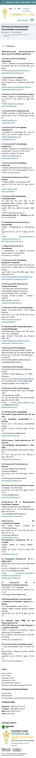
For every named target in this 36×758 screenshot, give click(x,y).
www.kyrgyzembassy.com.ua (12, 89)
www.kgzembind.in (9, 322)
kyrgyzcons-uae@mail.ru (24, 573)
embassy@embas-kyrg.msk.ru (18, 71)
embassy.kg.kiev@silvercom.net (19, 87)
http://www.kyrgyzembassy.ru (13, 73)
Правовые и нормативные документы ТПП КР (17, 685)
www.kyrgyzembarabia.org (12, 303)
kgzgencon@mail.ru (26, 236)
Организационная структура (11, 683)
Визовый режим (7, 695)
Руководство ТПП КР (8, 680)
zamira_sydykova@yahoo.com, (22, 402)
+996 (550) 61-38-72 (28, 2)
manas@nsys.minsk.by (15, 104)
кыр (10, 9)
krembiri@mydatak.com (16, 213)
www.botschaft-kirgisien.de (12, 516)
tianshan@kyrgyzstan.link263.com (19, 277)
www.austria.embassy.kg (11, 497)
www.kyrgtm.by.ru (8, 123)
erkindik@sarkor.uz (14, 156)
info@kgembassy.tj (14, 137)
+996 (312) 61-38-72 (12, 2)
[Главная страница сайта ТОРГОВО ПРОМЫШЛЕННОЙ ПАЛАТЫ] (5, 14)
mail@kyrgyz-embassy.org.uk (18, 341)
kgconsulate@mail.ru (15, 661)
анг (19, 9)
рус (15, 9)
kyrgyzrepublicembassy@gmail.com (20, 379)
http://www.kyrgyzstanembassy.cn (14, 279)
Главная (6, 32)
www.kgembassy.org (9, 407)
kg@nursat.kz (12, 189)
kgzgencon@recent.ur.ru (11, 239)
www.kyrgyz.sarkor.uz (10, 158)
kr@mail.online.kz (13, 172)
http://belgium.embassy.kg (11, 481)
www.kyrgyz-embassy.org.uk (12, 343)
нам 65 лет (22, 20)
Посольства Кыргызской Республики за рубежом (18, 698)
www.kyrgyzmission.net (10, 436)
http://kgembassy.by (9, 106)
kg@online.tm (12, 120)
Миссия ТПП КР (7, 673)
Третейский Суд (16, 32)
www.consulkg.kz (8, 191)
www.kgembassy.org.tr (10, 538)
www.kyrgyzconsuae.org (11, 578)
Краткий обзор (6, 693)
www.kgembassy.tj (9, 139)
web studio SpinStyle (17, 755)
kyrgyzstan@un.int (14, 459)
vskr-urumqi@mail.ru (14, 639)
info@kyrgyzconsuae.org (11, 575)
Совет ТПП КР (6, 676)
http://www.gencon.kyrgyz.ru (12, 241)
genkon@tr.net (12, 554)
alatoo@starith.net (14, 319)
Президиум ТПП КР (8, 678)
